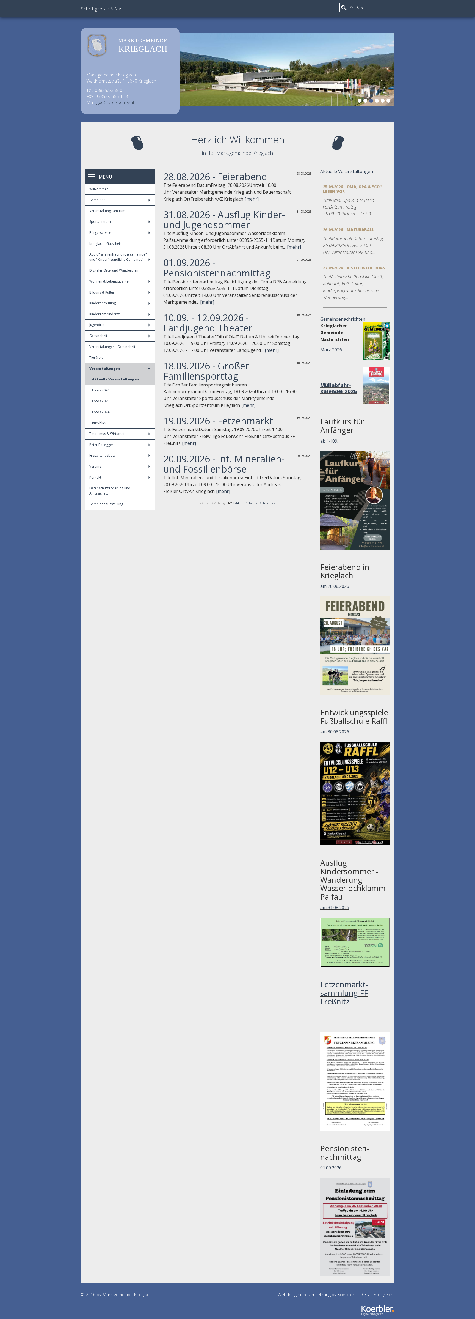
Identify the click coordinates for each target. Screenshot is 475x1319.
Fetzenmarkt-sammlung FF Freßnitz (344, 993)
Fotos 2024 (100, 412)
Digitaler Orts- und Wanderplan (113, 270)
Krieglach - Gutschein (105, 243)
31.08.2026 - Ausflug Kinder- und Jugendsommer (224, 219)
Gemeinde (97, 200)
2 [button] (366, 101)
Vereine (95, 466)
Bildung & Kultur (101, 292)
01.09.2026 (331, 1168)
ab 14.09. (329, 441)
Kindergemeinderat (104, 314)
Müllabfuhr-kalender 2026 (338, 388)
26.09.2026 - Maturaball (348, 229)
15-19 (244, 503)
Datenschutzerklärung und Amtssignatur (109, 491)
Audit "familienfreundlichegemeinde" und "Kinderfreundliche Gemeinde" (118, 257)
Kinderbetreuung (102, 303)
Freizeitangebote (102, 455)
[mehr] (252, 199)
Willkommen (99, 189)
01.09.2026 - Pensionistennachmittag (216, 267)
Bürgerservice (100, 232)
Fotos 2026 (100, 390)
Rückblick (99, 423)
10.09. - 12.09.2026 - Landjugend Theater (207, 322)
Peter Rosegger (101, 444)
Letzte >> (269, 503)
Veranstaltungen (104, 368)
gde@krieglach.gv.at (115, 102)
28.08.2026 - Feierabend (215, 176)
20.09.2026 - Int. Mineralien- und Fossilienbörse (223, 464)
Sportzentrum (100, 221)
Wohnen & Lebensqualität (109, 281)
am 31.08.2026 (334, 907)
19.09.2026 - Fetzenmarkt (218, 421)
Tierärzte (96, 357)
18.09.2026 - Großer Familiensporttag (206, 371)
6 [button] (389, 101)
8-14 (236, 503)
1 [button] (360, 101)
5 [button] (383, 101)
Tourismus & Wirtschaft (107, 433)
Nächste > (255, 503)
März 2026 (331, 350)
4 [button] (377, 101)
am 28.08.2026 (334, 586)
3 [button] (372, 101)
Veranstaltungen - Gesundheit (112, 346)
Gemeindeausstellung (106, 504)
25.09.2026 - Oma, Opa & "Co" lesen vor (352, 189)
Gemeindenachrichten (342, 319)
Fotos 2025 (100, 401)
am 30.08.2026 (334, 732)
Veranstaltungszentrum (107, 211)
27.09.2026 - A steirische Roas (354, 267)
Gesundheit (98, 335)
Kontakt (95, 477)
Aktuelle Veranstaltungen (115, 379)
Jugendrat (96, 324)
